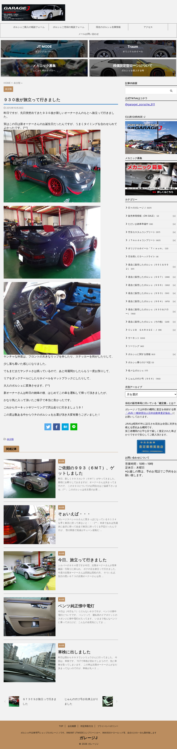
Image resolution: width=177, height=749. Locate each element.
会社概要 (72, 726)
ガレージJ (88, 738)
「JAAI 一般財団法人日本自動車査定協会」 (149, 412)
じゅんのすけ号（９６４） (144, 378)
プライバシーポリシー (107, 726)
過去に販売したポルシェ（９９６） (149, 285)
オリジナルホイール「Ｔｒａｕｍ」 (148, 248)
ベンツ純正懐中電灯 (76, 605)
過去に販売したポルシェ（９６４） (149, 301)
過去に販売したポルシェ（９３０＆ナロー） (147, 311)
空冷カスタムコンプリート (144, 232)
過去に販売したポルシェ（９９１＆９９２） (147, 266)
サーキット (136, 338)
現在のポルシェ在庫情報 (108, 27)
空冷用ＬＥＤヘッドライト (143, 256)
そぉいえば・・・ (74, 513)
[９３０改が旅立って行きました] (65, 426)
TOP (61, 726)
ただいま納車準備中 (140, 224)
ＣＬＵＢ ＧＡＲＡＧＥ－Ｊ (145, 329)
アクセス (148, 27)
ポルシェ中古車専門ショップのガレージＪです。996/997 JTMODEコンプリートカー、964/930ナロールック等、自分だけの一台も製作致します (88, 732)
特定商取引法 (87, 726)
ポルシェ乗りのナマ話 (141, 362)
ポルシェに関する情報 (141, 354)
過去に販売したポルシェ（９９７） (149, 276)
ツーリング (136, 346)
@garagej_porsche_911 (140, 104)
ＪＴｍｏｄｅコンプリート (144, 240)
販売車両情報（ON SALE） (143, 215)
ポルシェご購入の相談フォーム (29, 27)
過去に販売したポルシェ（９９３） (148, 293)
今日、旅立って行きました (82, 559)
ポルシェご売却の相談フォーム (68, 27)
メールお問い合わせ (88, 34)
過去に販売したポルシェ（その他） (148, 321)
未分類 (10, 439)
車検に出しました (74, 652)
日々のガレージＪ (140, 207)
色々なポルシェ (138, 370)
